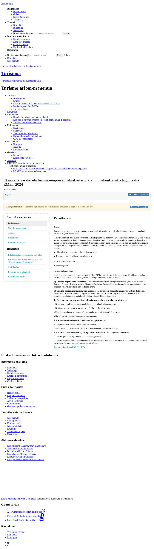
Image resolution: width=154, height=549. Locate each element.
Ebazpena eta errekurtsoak (19, 272)
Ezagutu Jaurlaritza (16, 395)
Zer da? (16, 155)
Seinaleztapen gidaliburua (25, 133)
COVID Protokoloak (23, 139)
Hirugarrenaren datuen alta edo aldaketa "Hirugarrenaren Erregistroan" (25, 260)
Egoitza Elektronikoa (23, 47)
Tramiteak (18, 19)
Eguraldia (11, 428)
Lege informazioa (15, 378)
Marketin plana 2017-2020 (25, 106)
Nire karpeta (13, 61)
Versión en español (16, 532)
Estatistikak (18, 128)
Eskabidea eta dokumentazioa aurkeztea (25, 255)
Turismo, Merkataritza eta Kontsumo (21, 80)
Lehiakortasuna (20, 149)
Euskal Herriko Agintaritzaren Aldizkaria (26, 446)
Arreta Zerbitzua (15, 401)
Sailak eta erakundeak (17, 398)
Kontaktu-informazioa (17, 242)
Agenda (17, 147)
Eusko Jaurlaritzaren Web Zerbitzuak (18, 498)
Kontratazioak (14, 423)
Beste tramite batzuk (16, 276)
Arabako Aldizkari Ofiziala (20, 448)
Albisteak (11, 160)
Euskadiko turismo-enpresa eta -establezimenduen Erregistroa (42, 120)
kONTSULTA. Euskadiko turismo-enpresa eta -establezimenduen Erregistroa (50, 168)
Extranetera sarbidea (22, 157)
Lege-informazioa (21, 41)
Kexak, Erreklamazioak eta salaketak (30, 117)
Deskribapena (14, 223)
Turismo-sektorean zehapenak (27, 122)
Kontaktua (18, 25)
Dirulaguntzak (14, 420)
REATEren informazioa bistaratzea (29, 171)
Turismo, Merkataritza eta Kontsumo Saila (21, 66)
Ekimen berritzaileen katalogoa (28, 136)
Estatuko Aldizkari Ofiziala (20, 456)
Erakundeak (13, 238)
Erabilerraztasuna (21, 39)
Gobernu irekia (14, 403)
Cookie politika (20, 44)
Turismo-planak (20, 109)
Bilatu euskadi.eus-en (23, 33)
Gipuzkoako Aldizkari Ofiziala (21, 454)
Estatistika (12, 434)
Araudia (11, 233)
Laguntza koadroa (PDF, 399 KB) (69, 347)
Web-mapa (18, 30)
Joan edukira (7, 3)
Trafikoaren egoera (16, 431)
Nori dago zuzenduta (17, 228)
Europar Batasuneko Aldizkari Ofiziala (25, 459)
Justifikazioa (13, 267)
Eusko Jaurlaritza (21, 17)
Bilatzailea (18, 27)
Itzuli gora (12, 537)
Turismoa (11, 73)
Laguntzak (12, 111)
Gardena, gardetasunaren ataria (22, 406)
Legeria (16, 101)
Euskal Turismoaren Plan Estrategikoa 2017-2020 (36, 103)
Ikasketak (17, 130)
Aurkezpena (19, 98)
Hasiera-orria (19, 11)
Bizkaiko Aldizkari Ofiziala (20, 451)
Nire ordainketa (14, 426)
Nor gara (17, 144)
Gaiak (16, 14)
